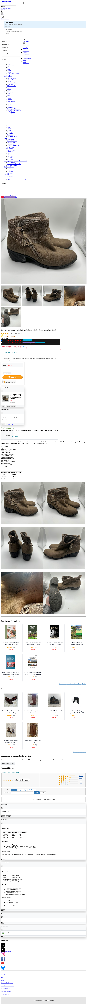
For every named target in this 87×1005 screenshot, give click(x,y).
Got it (2, 859)
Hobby (9, 104)
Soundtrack (10, 84)
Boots (16, 438)
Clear (43, 792)
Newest (14, 790)
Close (2, 424)
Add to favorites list (10, 382)
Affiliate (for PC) (5, 994)
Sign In (3, 9)
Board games (11, 101)
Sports (9, 70)
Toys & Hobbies (8, 92)
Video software (27, 58)
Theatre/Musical (11, 86)
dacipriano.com (6, 1)
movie (24, 61)
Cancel (3, 406)
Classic (9, 81)
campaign (4, 41)
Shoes (16, 436)
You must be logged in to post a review (11, 772)
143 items (24, 780)
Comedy (9, 72)
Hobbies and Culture (13, 73)
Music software (8, 76)
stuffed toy (10, 95)
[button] (43, 17)
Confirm (8, 816)
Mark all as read (5, 19)
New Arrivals (5, 44)
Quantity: (4, 811)
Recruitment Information (7, 986)
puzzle (9, 98)
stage (8, 69)
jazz (8, 87)
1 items (80, 781)
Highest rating (22, 790)
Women (4, 59)
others (9, 67)
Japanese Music (11, 78)
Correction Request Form (8, 763)
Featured (4, 50)
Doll (8, 96)
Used (23, 342)
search (3, 6)
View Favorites (9, 424)
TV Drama (26, 63)
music (9, 64)
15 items (81, 776)
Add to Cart (14, 377)
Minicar (9, 99)
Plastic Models (11, 107)
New (17, 340)
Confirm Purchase (10, 406)
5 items (80, 778)
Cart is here (26, 45)
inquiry (3, 980)
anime (24, 60)
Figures (9, 105)
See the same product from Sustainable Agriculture (72, 684)
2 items (80, 779)
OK (2, 922)
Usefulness (32, 790)
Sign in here (26, 41)
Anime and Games (12, 83)
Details (24, 346)
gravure (9, 75)
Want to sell (5, 53)
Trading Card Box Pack (13, 109)
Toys (8, 93)
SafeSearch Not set (6, 8)
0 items (80, 783)
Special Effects (11, 66)
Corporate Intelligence (7, 983)
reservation (5, 47)
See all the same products (79, 752)
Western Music (11, 79)
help (2, 977)
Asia (8, 90)
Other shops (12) (10, 352)
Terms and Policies (6, 991)
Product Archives (5, 988)
